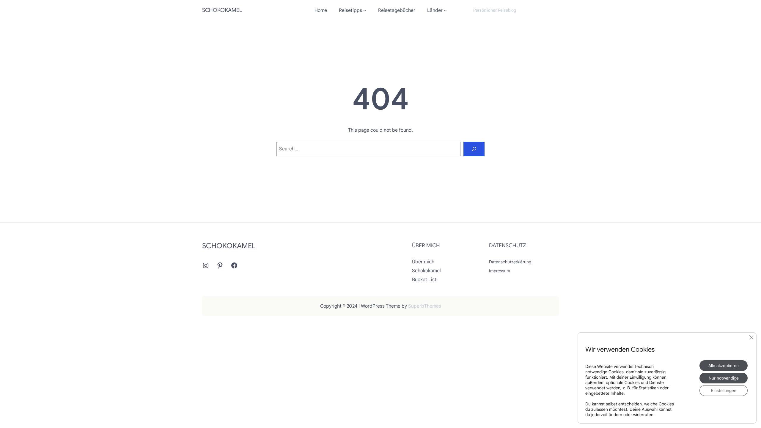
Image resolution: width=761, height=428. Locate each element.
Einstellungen (723, 390)
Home (321, 10)
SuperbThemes (424, 306)
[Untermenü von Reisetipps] (364, 10)
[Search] (474, 149)
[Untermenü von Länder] (445, 10)
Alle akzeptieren (723, 365)
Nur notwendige (724, 378)
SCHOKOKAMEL (222, 10)
